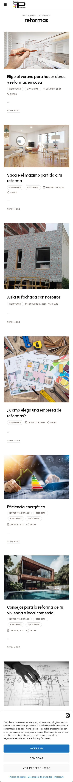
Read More (13, 110)
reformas (15, 89)
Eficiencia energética (26, 507)
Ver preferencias (36, 768)
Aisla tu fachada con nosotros (33, 297)
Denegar (37, 758)
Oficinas (40, 513)
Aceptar (36, 748)
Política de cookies (18, 776)
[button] (67, 715)
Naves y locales (19, 513)
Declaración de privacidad (40, 776)
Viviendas (33, 89)
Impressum (59, 776)
